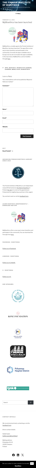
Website (5, 127)
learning (8, 69)
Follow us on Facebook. (9, 248)
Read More (18, 466)
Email (5, 118)
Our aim (9, 190)
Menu (19, 13)
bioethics (12, 67)
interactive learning (24, 67)
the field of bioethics (23, 188)
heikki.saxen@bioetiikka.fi (10, 436)
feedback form (24, 196)
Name (5, 109)
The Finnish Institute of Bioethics (17, 3)
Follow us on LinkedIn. (9, 262)
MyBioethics (25, 69)
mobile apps (16, 69)
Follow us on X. (7, 276)
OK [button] (32, 463)
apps (6, 67)
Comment (6, 86)
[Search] (30, 402)
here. (12, 234)
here (9, 59)
